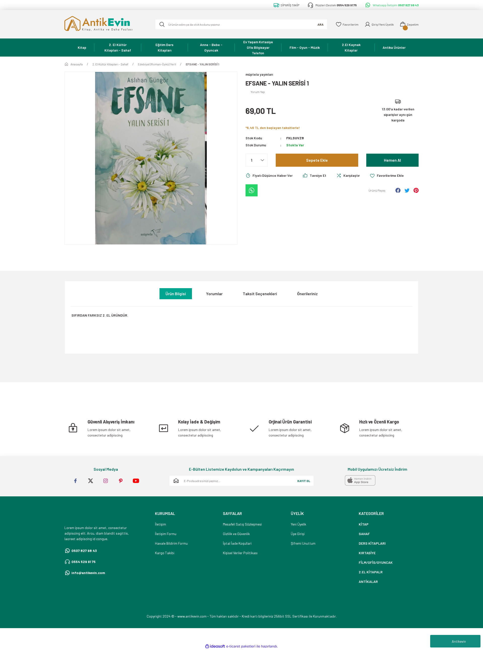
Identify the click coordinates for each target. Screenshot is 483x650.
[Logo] (105, 24)
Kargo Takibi (164, 553)
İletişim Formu (165, 534)
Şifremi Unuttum (303, 543)
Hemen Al (392, 160)
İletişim (160, 524)
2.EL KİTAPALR (371, 572)
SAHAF (364, 534)
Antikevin (459, 641)
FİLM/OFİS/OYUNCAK (376, 562)
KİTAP (364, 524)
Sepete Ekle (317, 160)
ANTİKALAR (368, 581)
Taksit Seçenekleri (260, 293)
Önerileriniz (307, 293)
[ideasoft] (215, 646)
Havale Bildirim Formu (171, 543)
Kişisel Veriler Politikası (240, 553)
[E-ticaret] (241, 646)
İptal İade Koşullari (237, 543)
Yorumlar (214, 293)
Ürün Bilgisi (176, 293)
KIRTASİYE (367, 553)
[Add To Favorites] (387, 175)
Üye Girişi (298, 534)
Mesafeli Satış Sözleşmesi (242, 524)
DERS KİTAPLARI (372, 543)
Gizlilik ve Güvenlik (236, 534)
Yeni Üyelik (298, 524)
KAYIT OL (303, 481)
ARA (320, 24)
